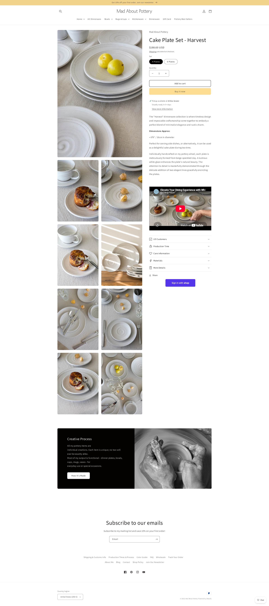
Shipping (152, 51)
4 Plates (156, 61)
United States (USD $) (68, 597)
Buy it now (180, 91)
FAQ (152, 557)
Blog (118, 562)
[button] (60, 11)
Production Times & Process (121, 557)
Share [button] (155, 275)
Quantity (152, 68)
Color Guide (142, 557)
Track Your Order (175, 557)
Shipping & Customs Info (95, 557)
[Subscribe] (156, 539)
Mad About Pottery (191, 599)
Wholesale (160, 557)
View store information (162, 109)
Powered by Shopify (205, 599)
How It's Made (78, 475)
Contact (126, 562)
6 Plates (171, 61)
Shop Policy (138, 562)
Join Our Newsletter (155, 562)
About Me (109, 562)
